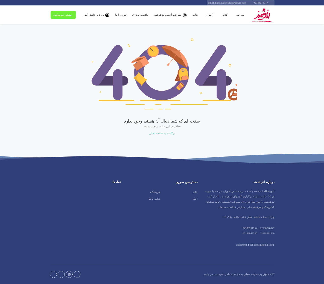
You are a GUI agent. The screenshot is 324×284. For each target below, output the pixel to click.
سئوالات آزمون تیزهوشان (168, 14)
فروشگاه (155, 192)
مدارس (239, 14)
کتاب (195, 14)
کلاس (224, 14)
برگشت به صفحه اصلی (162, 133)
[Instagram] (53, 274)
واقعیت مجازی (140, 14)
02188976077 (261, 2)
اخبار (195, 198)
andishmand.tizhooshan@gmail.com (227, 2)
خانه (195, 192)
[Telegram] (61, 274)
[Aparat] (69, 274)
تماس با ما (121, 14)
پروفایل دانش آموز (93, 14)
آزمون (209, 14)
